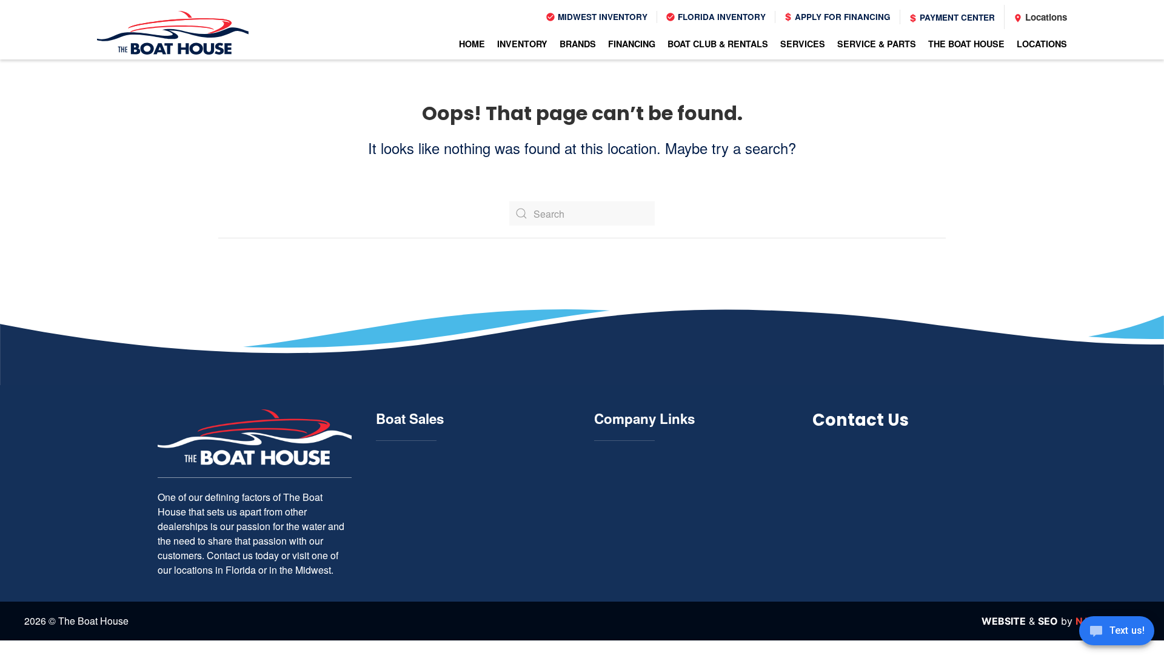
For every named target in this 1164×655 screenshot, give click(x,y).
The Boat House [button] (966, 44)
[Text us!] (1116, 632)
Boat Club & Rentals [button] (717, 44)
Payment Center (956, 17)
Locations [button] (1042, 44)
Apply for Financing (841, 16)
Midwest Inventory (601, 16)
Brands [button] (578, 44)
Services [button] (802, 44)
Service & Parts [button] (876, 44)
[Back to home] (173, 33)
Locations (1045, 17)
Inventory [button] (522, 44)
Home (472, 44)
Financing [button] (631, 44)
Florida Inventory (720, 16)
